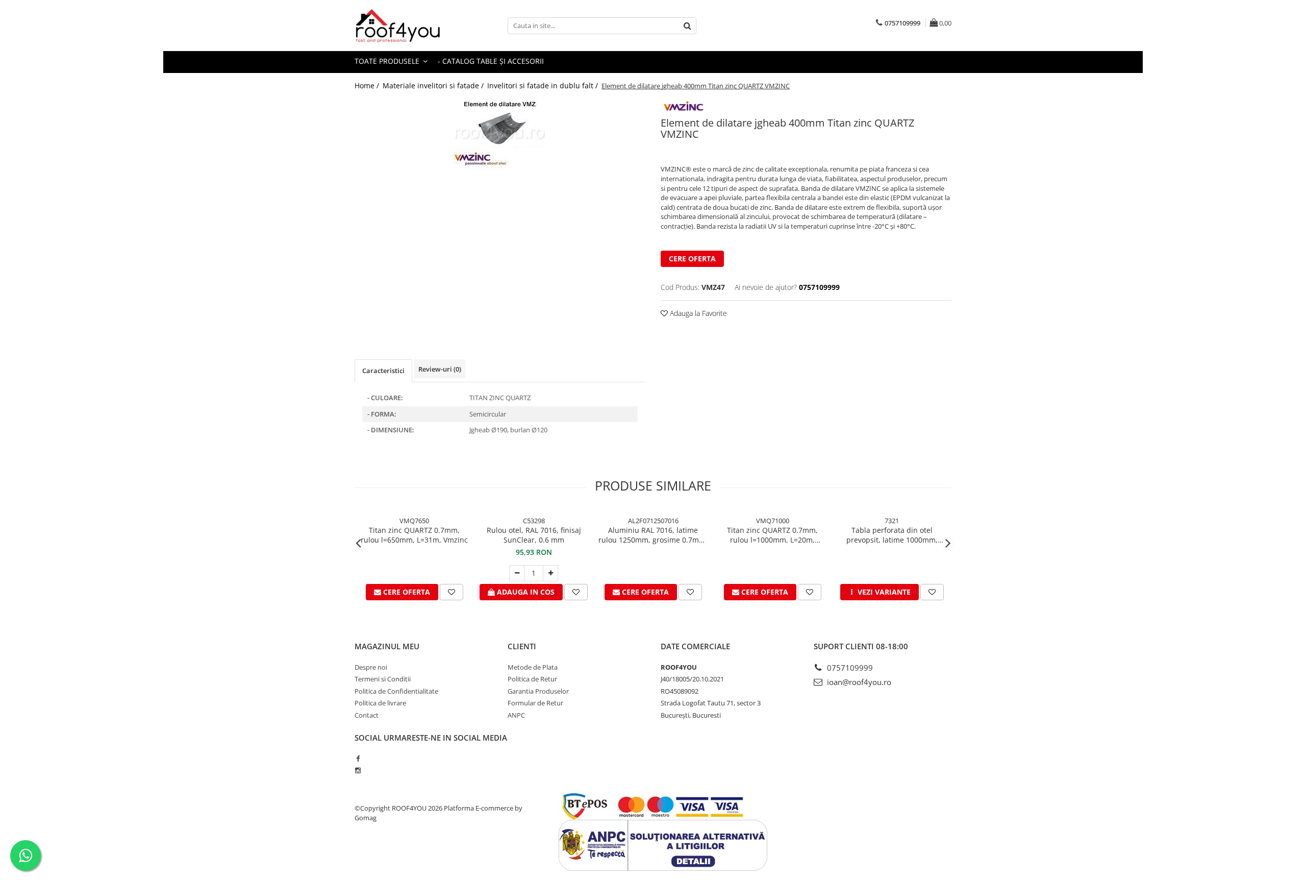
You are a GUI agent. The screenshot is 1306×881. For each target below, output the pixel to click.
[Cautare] (687, 25)
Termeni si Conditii (383, 678)
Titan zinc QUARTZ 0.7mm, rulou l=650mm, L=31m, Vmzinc (414, 535)
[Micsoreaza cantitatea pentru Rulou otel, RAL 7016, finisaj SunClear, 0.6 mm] (516, 573)
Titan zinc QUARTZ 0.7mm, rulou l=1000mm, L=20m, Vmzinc (772, 535)
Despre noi (371, 667)
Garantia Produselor (538, 691)
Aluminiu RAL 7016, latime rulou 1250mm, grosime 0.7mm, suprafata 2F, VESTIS (653, 535)
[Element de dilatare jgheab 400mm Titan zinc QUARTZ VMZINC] (500, 134)
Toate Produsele (388, 61)
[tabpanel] (500, 134)
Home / (368, 85)
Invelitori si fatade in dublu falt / (543, 85)
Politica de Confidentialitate (396, 691)
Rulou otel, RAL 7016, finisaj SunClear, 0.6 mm (534, 535)
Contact (367, 715)
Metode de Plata (533, 667)
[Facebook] (358, 758)
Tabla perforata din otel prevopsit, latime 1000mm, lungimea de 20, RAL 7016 (892, 535)
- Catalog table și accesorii (491, 61)
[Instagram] (358, 770)
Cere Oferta (692, 258)
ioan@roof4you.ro (858, 682)
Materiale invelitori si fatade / (434, 85)
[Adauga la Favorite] (451, 592)
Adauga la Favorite (697, 313)
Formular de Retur (535, 702)
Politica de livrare (380, 702)
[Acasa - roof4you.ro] (406, 25)
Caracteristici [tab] (383, 370)
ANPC (516, 715)
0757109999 (849, 668)
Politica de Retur (532, 678)
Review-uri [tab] (439, 369)
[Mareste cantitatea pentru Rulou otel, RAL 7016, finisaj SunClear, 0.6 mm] (550, 573)
